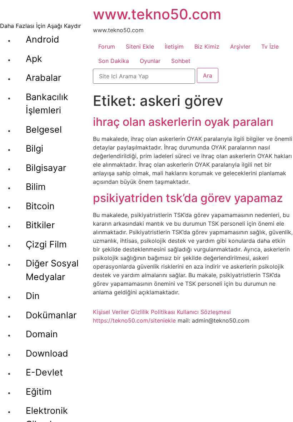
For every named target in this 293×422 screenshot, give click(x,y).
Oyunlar (150, 60)
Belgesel (44, 129)
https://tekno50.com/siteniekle (134, 320)
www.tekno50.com (157, 14)
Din (33, 295)
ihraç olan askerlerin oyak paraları (183, 122)
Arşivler (240, 46)
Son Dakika (113, 60)
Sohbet (180, 60)
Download (47, 353)
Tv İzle (270, 46)
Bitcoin (40, 206)
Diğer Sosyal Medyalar (52, 270)
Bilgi (34, 148)
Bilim (36, 186)
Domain (42, 334)
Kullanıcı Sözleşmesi (204, 311)
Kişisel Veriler (111, 311)
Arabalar (43, 77)
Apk (34, 58)
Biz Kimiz (206, 46)
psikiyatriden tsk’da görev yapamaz (188, 198)
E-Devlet (44, 372)
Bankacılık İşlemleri (47, 104)
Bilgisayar (46, 167)
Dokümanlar (51, 315)
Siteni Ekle (140, 46)
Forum (106, 46)
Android (42, 39)
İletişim (174, 46)
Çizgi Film (46, 244)
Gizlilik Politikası (153, 311)
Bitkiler (40, 225)
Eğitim (39, 391)
